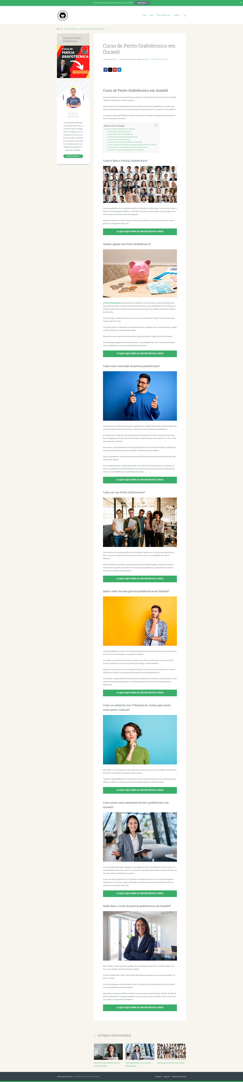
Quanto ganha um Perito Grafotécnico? (120, 134)
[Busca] (183, 13)
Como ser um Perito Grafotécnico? (119, 139)
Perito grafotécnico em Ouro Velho (171, 1063)
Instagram (166, 1076)
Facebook (158, 1076)
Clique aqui (141, 3)
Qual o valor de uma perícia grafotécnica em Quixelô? (125, 142)
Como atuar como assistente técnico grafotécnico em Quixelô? (128, 147)
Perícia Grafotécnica (159, 59)
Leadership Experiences (64, 1076)
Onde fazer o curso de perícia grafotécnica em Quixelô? (125, 150)
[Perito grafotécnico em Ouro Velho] (171, 1057)
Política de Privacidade (179, 1076)
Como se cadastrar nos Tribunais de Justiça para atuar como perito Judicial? (132, 145)
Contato (176, 15)
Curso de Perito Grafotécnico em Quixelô (120, 129)
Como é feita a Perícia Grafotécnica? (119, 132)
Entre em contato (72, 156)
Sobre (151, 15)
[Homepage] (62, 15)
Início (144, 15)
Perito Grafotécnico (163, 15)
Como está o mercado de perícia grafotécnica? (123, 137)
